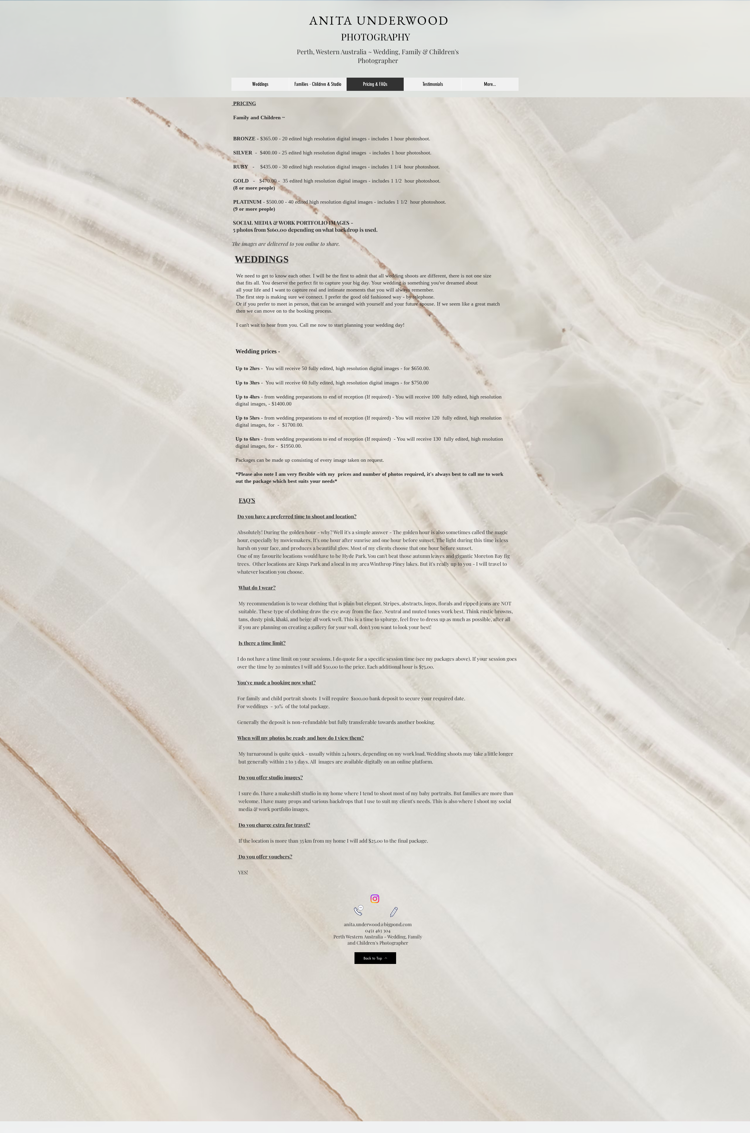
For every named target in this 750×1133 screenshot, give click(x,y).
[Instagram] (375, 898)
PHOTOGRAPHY (375, 36)
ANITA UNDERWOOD (379, 20)
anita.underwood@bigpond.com (378, 924)
